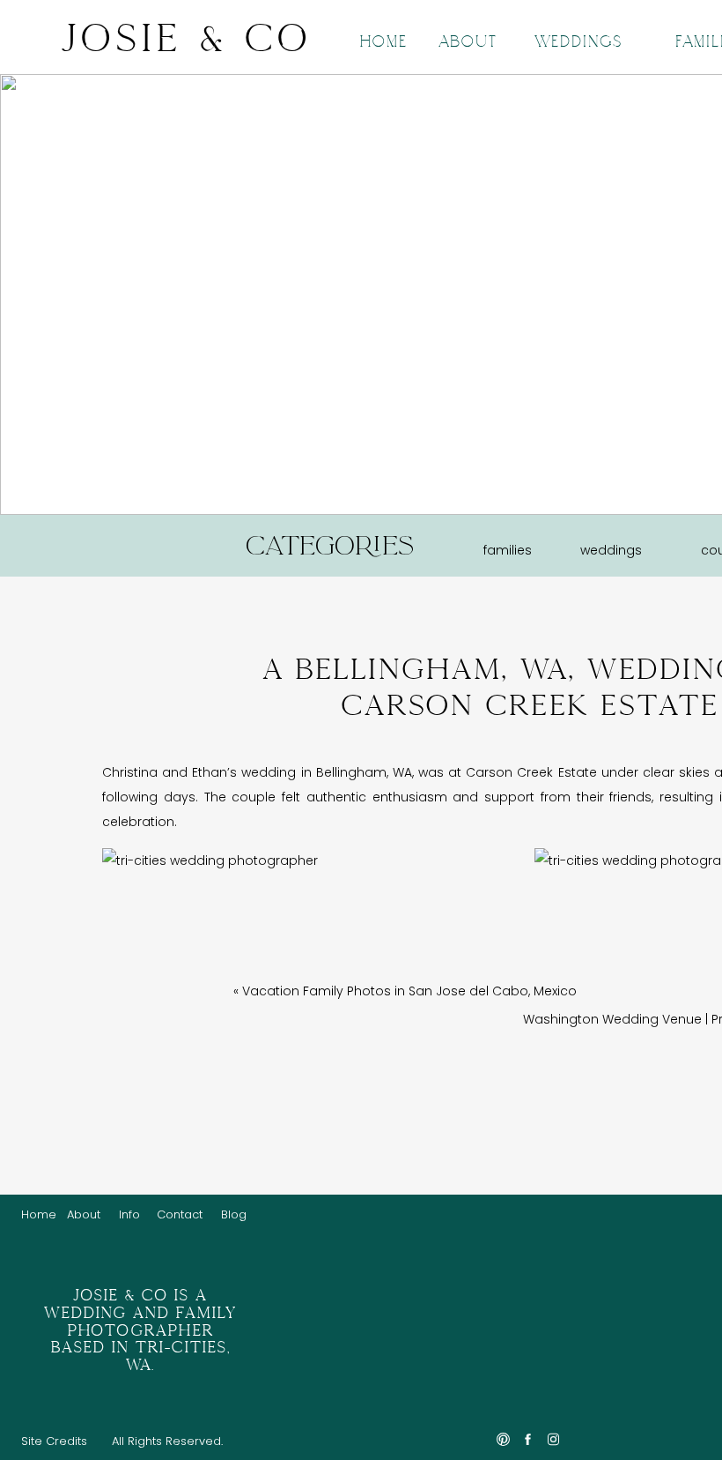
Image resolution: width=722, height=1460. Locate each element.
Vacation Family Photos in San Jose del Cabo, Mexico (409, 991)
